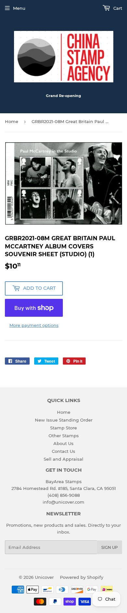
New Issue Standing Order (63, 420)
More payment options (34, 325)
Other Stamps (64, 435)
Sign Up (109, 547)
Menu (19, 8)
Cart (117, 8)
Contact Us (63, 451)
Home (11, 121)
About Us (63, 443)
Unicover (44, 577)
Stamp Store (63, 427)
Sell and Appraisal (63, 459)
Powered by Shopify (81, 577)
